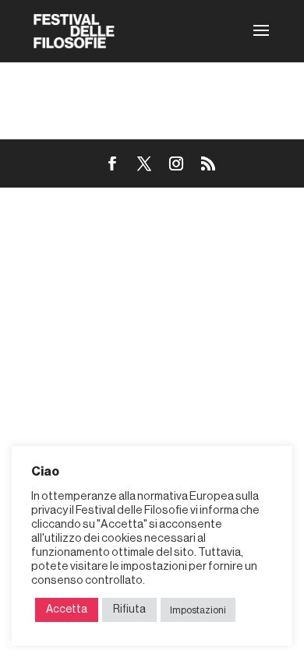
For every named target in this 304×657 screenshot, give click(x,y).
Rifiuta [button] (129, 609)
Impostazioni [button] (198, 610)
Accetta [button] (66, 609)
